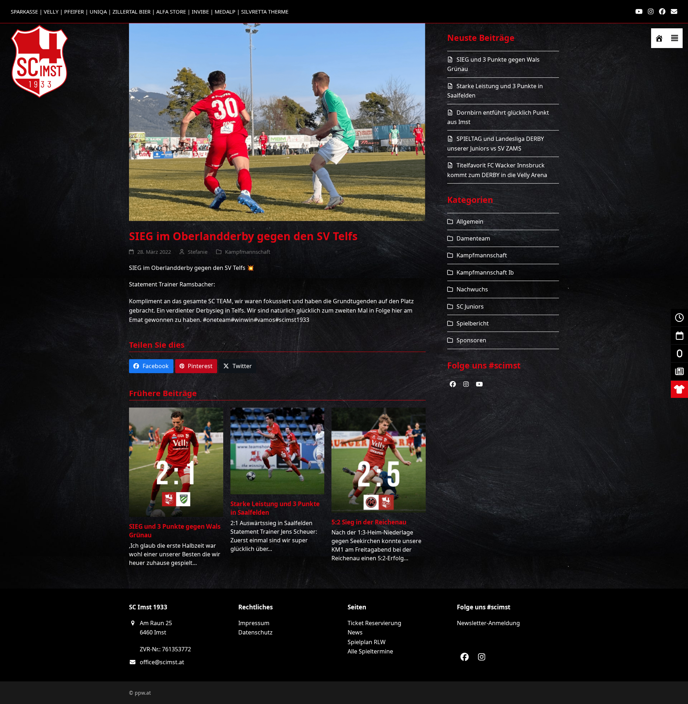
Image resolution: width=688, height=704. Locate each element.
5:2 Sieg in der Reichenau (368, 522)
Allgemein (470, 221)
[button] (675, 38)
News (355, 632)
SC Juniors (470, 306)
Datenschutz (255, 632)
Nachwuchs (472, 289)
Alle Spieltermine (370, 651)
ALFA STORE (171, 11)
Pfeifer (74, 11)
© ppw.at (140, 692)
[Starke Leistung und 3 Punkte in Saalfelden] (277, 451)
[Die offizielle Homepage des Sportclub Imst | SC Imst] (659, 38)
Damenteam (473, 238)
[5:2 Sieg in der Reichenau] (378, 459)
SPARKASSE (24, 11)
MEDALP (225, 11)
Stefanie (197, 251)
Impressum (253, 623)
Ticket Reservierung (374, 623)
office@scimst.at (162, 662)
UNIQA (98, 11)
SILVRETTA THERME (264, 11)
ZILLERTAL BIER (131, 11)
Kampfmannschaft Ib (485, 272)
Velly (51, 11)
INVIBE (200, 11)
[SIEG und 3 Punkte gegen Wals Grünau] (176, 462)
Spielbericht (473, 323)
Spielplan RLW (367, 642)
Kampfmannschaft (247, 251)
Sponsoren (471, 340)
